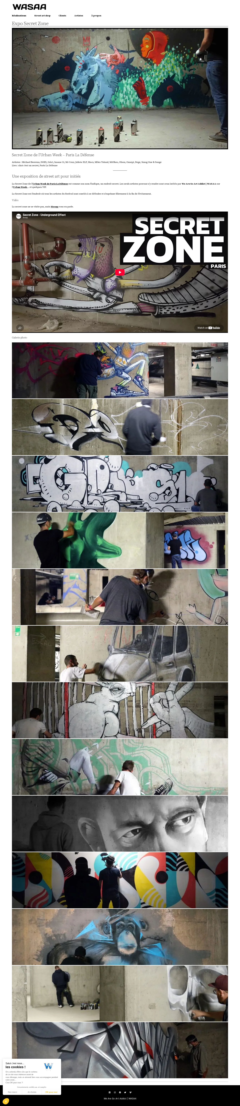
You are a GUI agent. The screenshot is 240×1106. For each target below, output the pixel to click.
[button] (120, 370)
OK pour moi (51, 1092)
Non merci (12, 1092)
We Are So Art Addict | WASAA (120, 1098)
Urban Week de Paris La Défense (50, 183)
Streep (55, 206)
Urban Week (20, 187)
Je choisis (32, 1092)
